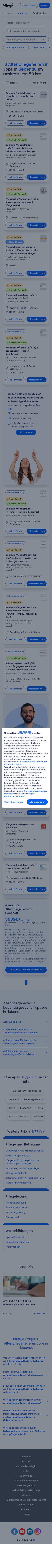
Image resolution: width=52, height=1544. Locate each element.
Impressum (9, 793)
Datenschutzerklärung (34, 791)
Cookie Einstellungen (13, 802)
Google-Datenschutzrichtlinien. (19, 795)
